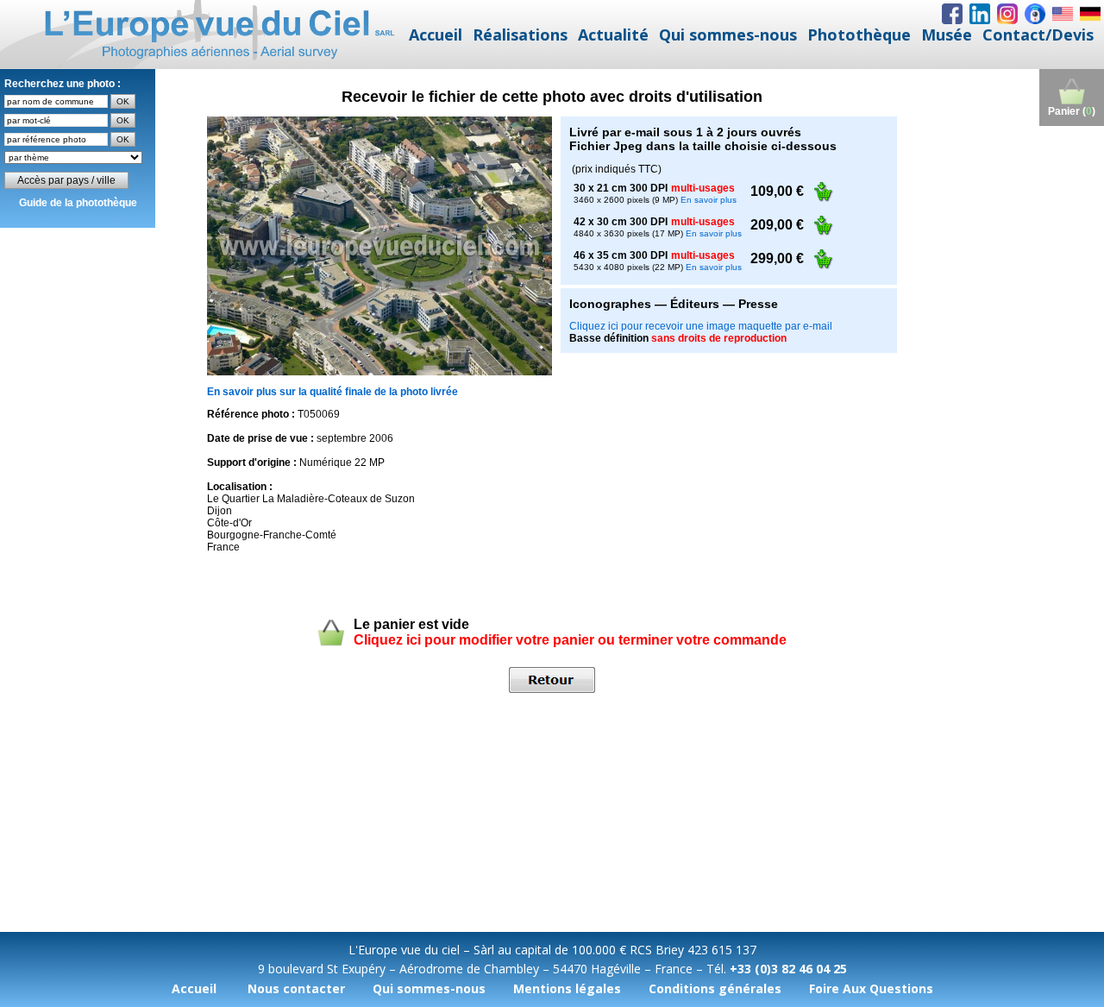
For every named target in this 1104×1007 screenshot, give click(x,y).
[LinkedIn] (979, 13)
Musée (946, 34)
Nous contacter (296, 988)
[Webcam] (1035, 13)
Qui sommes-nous (728, 34)
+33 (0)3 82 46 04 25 (788, 968)
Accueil (435, 34)
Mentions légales (567, 988)
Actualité (613, 34)
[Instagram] (1007, 13)
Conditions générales (715, 988)
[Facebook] (952, 13)
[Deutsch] (1090, 13)
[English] (1062, 13)
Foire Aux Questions (871, 988)
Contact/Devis (1038, 34)
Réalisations (520, 34)
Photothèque (859, 34)
